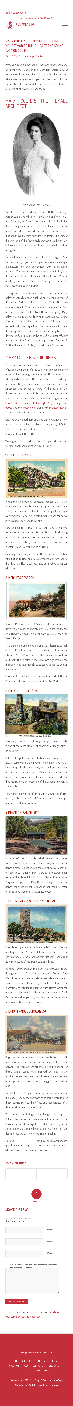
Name (50, 1229)
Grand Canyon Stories (33, 56)
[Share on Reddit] (52, 1174)
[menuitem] (63, 23)
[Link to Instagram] (62, 1174)
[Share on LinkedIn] (42, 1174)
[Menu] (63, 23)
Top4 (55, 1385)
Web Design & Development (42, 1380)
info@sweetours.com (30, 1352)
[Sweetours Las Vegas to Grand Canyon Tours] (30, 23)
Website (50, 1253)
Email (50, 1241)
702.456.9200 (46, 1352)
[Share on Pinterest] (31, 1174)
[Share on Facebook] (11, 1174)
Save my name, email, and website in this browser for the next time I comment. (33, 1266)
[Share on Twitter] (21, 1174)
